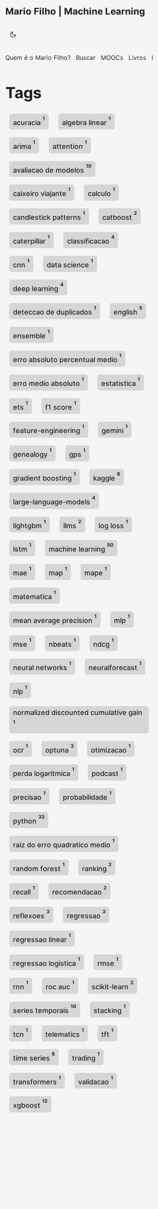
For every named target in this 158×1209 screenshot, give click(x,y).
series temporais (44, 1009)
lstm (22, 547)
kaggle (106, 476)
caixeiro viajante (42, 192)
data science (70, 263)
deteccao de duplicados (54, 310)
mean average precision (55, 618)
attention (70, 144)
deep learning (38, 287)
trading (86, 1056)
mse (22, 642)
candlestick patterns (49, 215)
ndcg (103, 642)
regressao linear (42, 938)
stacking (110, 1009)
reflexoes (31, 914)
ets (20, 405)
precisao (29, 795)
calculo (101, 192)
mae (22, 571)
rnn (20, 985)
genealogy (32, 452)
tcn (20, 1032)
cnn (21, 263)
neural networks (42, 666)
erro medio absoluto (48, 381)
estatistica (120, 381)
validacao (95, 1080)
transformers (37, 1080)
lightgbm (29, 524)
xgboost (30, 1103)
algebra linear (86, 121)
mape (95, 571)
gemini (115, 429)
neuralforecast (115, 666)
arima (24, 144)
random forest (39, 867)
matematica (34, 595)
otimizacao (111, 748)
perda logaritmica (43, 771)
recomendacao (79, 890)
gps (77, 452)
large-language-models (54, 500)
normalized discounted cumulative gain (77, 716)
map (58, 571)
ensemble (31, 334)
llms (72, 524)
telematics (64, 1032)
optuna (59, 748)
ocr (20, 748)
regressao (86, 914)
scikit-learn (112, 985)
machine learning (81, 547)
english (128, 310)
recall (24, 890)
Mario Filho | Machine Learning (75, 11)
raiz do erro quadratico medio (64, 843)
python (28, 819)
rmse (107, 961)
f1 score (60, 405)
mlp (122, 618)
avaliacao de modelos (52, 168)
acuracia (29, 121)
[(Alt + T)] (13, 34)
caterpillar (31, 239)
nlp (20, 689)
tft (107, 1032)
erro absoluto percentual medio (67, 358)
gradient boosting (44, 476)
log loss (113, 524)
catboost (119, 215)
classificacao (90, 239)
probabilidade (87, 795)
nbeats (62, 642)
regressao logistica (46, 961)
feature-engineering (48, 429)
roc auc (60, 985)
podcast (107, 771)
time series (34, 1056)
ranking (97, 867)
